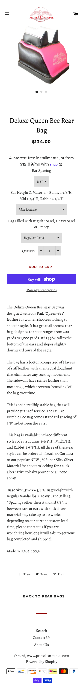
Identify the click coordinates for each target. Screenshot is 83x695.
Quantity (28, 251)
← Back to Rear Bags (41, 596)
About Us (41, 644)
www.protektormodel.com (48, 655)
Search (41, 630)
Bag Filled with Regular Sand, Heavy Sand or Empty (41, 224)
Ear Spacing (41, 170)
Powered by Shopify (41, 661)
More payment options (42, 290)
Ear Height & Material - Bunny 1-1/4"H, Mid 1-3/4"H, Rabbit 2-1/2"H (41, 195)
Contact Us (41, 637)
